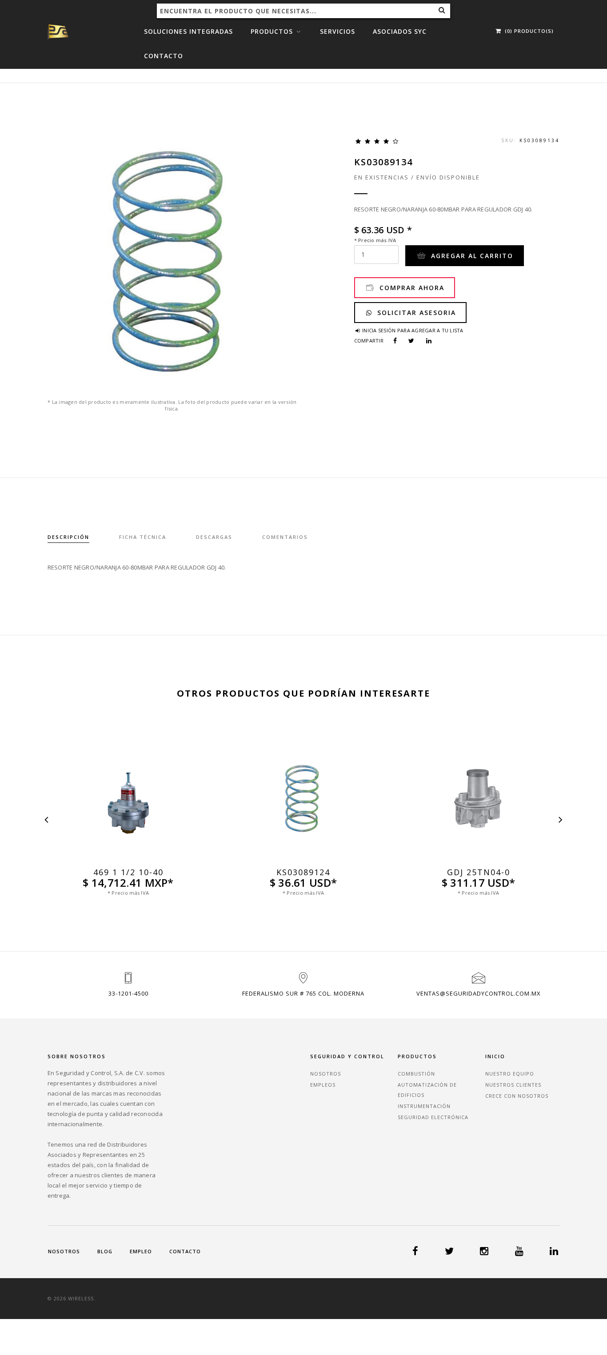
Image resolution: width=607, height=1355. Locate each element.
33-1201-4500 (128, 993)
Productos (273, 31)
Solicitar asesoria (415, 312)
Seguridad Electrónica (433, 1117)
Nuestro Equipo (509, 1073)
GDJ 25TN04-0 (478, 872)
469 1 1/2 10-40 (128, 872)
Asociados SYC (400, 31)
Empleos (322, 1084)
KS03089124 (303, 872)
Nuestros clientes (513, 1084)
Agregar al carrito (470, 255)
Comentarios (285, 537)
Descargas (214, 537)
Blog (104, 1251)
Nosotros (325, 1073)
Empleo (141, 1251)
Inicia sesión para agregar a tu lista (412, 330)
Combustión (416, 1073)
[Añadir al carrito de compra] (128, 859)
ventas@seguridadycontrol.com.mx (478, 993)
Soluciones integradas (188, 31)
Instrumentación (424, 1106)
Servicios (337, 31)
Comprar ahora (410, 287)
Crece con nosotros (516, 1095)
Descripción (68, 537)
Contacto (163, 56)
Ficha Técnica (142, 537)
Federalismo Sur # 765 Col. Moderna (303, 993)
